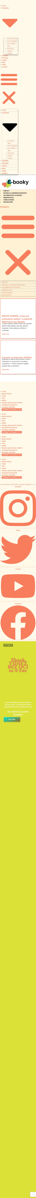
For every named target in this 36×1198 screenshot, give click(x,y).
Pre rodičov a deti (12, 45)
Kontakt (4, 67)
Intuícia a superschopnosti (15, 193)
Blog (3, 62)
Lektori (4, 60)
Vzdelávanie (8, 200)
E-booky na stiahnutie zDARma (17, 357)
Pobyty (9, 53)
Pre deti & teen (12, 38)
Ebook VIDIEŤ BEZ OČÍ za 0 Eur (18, 664)
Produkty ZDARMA (8, 407)
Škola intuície (6, 394)
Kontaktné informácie (9, 405)
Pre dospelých (12, 41)
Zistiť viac (5, 334)
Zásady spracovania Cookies (12, 402)
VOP (3, 398)
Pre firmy (11, 48)
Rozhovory (8, 202)
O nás (4, 6)
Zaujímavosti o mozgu (12, 195)
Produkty (5, 58)
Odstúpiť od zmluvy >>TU (12, 409)
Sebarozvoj (8, 197)
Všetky (6, 191)
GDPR (4, 400)
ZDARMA (5, 55)
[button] (9, 88)
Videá (4, 64)
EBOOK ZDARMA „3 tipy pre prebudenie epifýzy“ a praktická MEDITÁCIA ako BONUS (17, 319)
